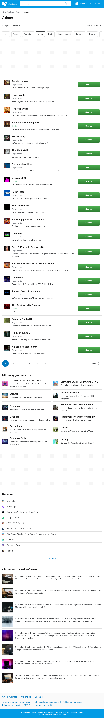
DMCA (27, 705)
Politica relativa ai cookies (46, 702)
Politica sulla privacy (72, 702)
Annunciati (26, 697)
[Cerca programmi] (66, 3)
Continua (52, 558)
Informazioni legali (11, 705)
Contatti (13, 697)
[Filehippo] (9, 4)
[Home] (3, 12)
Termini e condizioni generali (16, 702)
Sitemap (39, 697)
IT (95, 4)
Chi (4, 697)
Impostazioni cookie (43, 705)
